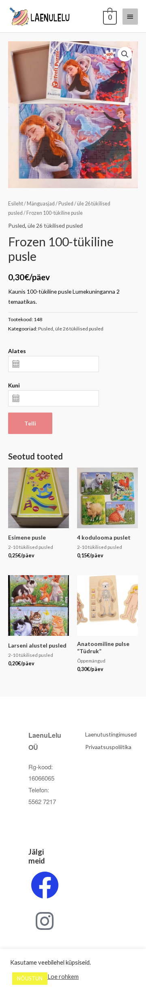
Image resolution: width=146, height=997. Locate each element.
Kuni (14, 385)
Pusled (65, 204)
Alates (17, 350)
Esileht (15, 204)
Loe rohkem (63, 976)
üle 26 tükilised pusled (55, 225)
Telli (30, 423)
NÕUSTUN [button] (30, 978)
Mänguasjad (41, 204)
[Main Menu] (130, 16)
